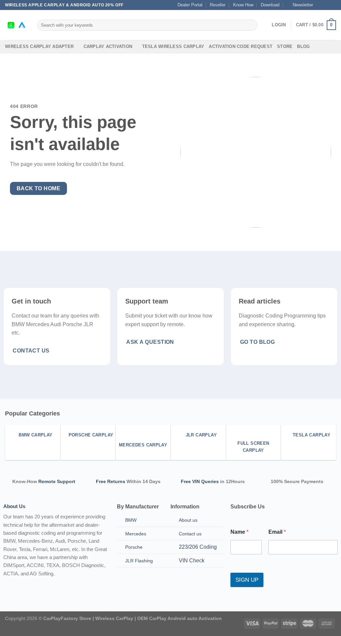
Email (277, 532)
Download (270, 4)
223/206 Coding (198, 547)
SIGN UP (246, 580)
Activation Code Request (240, 46)
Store (284, 46)
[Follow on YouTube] (333, 5)
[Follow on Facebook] (320, 5)
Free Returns (110, 481)
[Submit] (250, 25)
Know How (243, 4)
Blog (303, 46)
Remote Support (56, 481)
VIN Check (191, 560)
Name (239, 532)
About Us (14, 506)
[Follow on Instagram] (326, 5)
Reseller (217, 4)
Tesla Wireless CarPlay (173, 46)
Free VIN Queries (200, 481)
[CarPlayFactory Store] (16, 25)
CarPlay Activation (108, 46)
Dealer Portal (189, 4)
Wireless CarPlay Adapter (39, 46)
